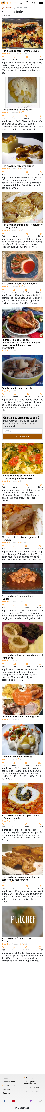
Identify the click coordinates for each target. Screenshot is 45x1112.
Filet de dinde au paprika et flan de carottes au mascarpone (21, 878)
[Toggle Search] (34, 2)
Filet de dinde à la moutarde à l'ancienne (18, 940)
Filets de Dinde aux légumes (17, 756)
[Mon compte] (27, 2)
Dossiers (6, 1093)
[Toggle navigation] (41, 2)
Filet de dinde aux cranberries (18, 166)
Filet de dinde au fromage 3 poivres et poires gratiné (22, 226)
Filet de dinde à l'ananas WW (17, 109)
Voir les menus (9, 1085)
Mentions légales (32, 1091)
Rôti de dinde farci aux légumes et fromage (20, 538)
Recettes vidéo (9, 1082)
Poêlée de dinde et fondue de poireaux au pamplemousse (18, 477)
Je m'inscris (22, 436)
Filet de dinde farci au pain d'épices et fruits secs (22, 656)
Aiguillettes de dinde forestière (18, 388)
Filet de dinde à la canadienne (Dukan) (18, 597)
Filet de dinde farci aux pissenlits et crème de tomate (21, 817)
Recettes (6, 1078)
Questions (7, 1089)
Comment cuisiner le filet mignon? (20, 716)
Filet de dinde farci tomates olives (20, 51)
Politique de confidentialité (30, 1083)
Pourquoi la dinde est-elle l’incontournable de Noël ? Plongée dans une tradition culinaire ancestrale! (21, 344)
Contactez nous (32, 1078)
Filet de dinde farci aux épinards (19, 283)
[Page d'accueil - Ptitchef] (3, 8)
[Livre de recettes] (21, 2)
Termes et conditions (34, 1087)
